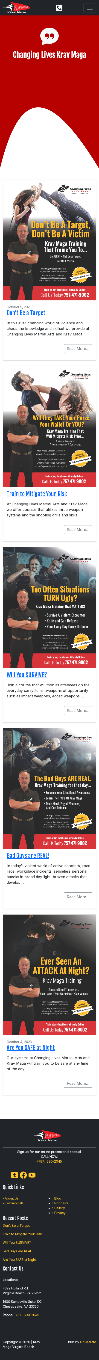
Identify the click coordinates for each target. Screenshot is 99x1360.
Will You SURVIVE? (27, 675)
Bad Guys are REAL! (28, 855)
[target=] (14, 1174)
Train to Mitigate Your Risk (37, 494)
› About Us (11, 1198)
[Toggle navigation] (89, 7)
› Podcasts (60, 1203)
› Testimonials (13, 1203)
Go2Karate (88, 1342)
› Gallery (58, 1208)
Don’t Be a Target (26, 313)
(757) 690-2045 (49, 1161)
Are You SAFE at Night (31, 1047)
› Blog (56, 1198)
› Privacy (59, 1213)
